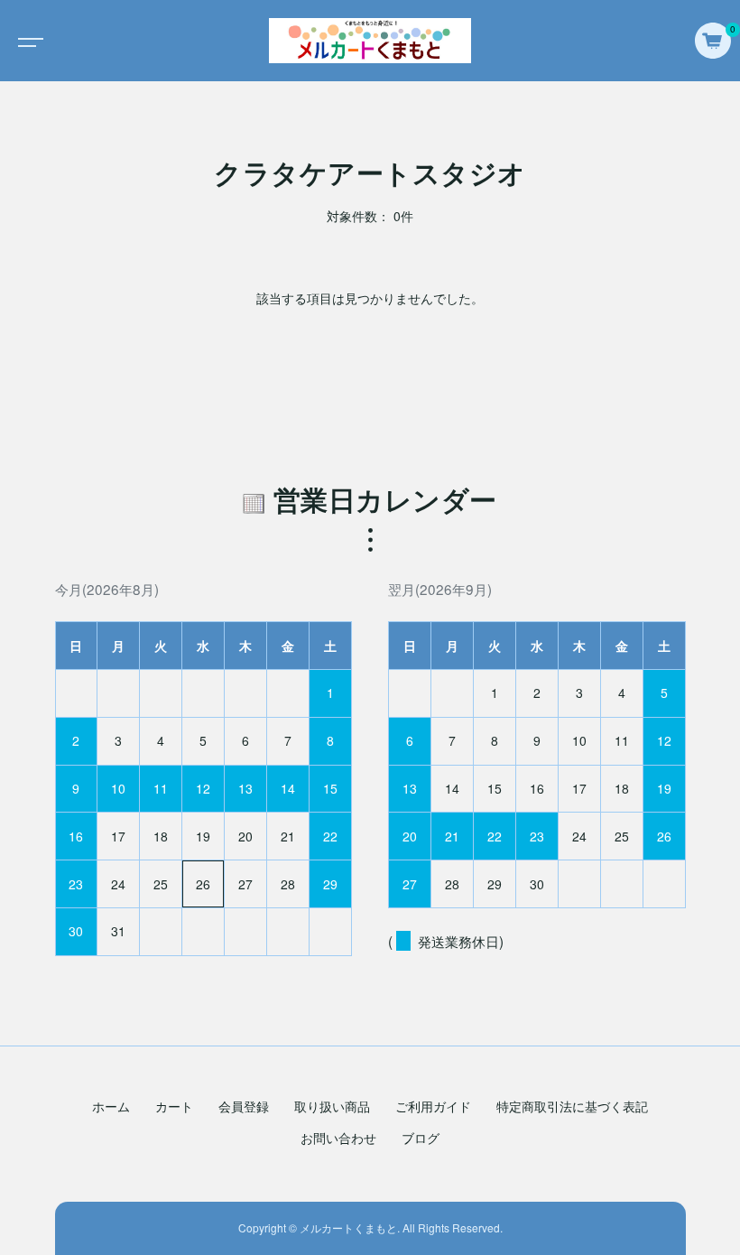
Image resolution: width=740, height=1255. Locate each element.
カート (174, 1106)
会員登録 (243, 1106)
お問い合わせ (338, 1138)
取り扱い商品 (332, 1106)
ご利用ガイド (433, 1106)
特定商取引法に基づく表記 (572, 1106)
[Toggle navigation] (27, 41)
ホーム (111, 1106)
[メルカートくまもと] (370, 40)
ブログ (420, 1138)
